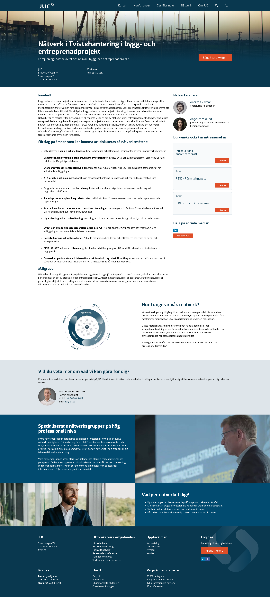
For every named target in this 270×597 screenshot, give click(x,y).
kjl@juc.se (70, 401)
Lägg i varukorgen (215, 57)
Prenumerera (214, 550)
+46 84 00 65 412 (74, 398)
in (203, 559)
